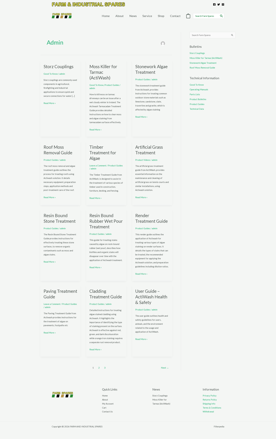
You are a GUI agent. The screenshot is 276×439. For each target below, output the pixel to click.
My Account (108, 403)
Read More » (50, 103)
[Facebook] (214, 4)
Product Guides (111, 85)
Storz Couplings (58, 66)
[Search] (221, 16)
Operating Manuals (199, 89)
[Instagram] (223, 4)
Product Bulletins (198, 99)
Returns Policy (210, 399)
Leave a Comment (97, 165)
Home (105, 395)
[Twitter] (218, 4)
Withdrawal (208, 411)
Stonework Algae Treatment (203, 63)
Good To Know (51, 73)
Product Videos (142, 160)
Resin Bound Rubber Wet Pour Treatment (106, 221)
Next (165, 367)
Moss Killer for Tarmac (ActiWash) (206, 58)
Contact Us (107, 411)
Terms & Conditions (212, 407)
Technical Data (197, 109)
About (105, 399)
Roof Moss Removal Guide (202, 67)
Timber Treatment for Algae (102, 152)
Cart (104, 407)
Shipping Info (209, 403)
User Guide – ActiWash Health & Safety (151, 296)
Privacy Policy (209, 395)
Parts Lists (195, 94)
